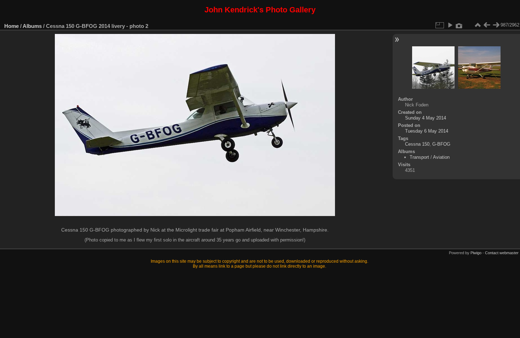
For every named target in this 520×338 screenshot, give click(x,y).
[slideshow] (450, 25)
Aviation (441, 157)
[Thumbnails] (477, 25)
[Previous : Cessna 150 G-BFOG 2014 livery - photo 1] (486, 25)
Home (11, 26)
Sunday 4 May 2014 (425, 118)
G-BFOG (441, 144)
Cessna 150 (417, 144)
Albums (32, 26)
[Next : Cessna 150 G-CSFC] (496, 25)
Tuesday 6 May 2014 (426, 131)
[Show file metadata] (459, 25)
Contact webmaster (502, 253)
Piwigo (475, 253)
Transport (419, 157)
